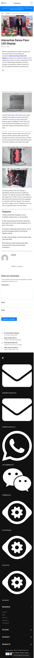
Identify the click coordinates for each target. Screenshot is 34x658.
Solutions (8, 13)
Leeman (13, 255)
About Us (4, 617)
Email (3, 310)
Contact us (5, 620)
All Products (5, 623)
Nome (3, 302)
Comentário (5, 285)
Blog (3, 615)
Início (2, 13)
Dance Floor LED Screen (14, 115)
